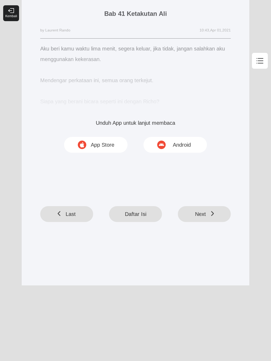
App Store (102, 145)
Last (71, 214)
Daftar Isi (135, 214)
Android (182, 145)
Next (200, 214)
